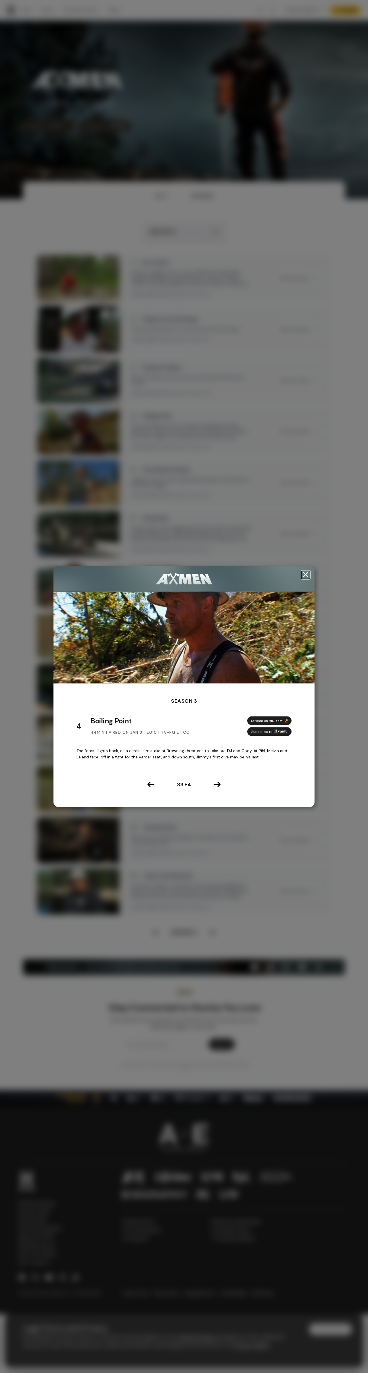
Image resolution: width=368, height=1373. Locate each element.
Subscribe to (261, 731)
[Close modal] (305, 575)
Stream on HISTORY (267, 720)
